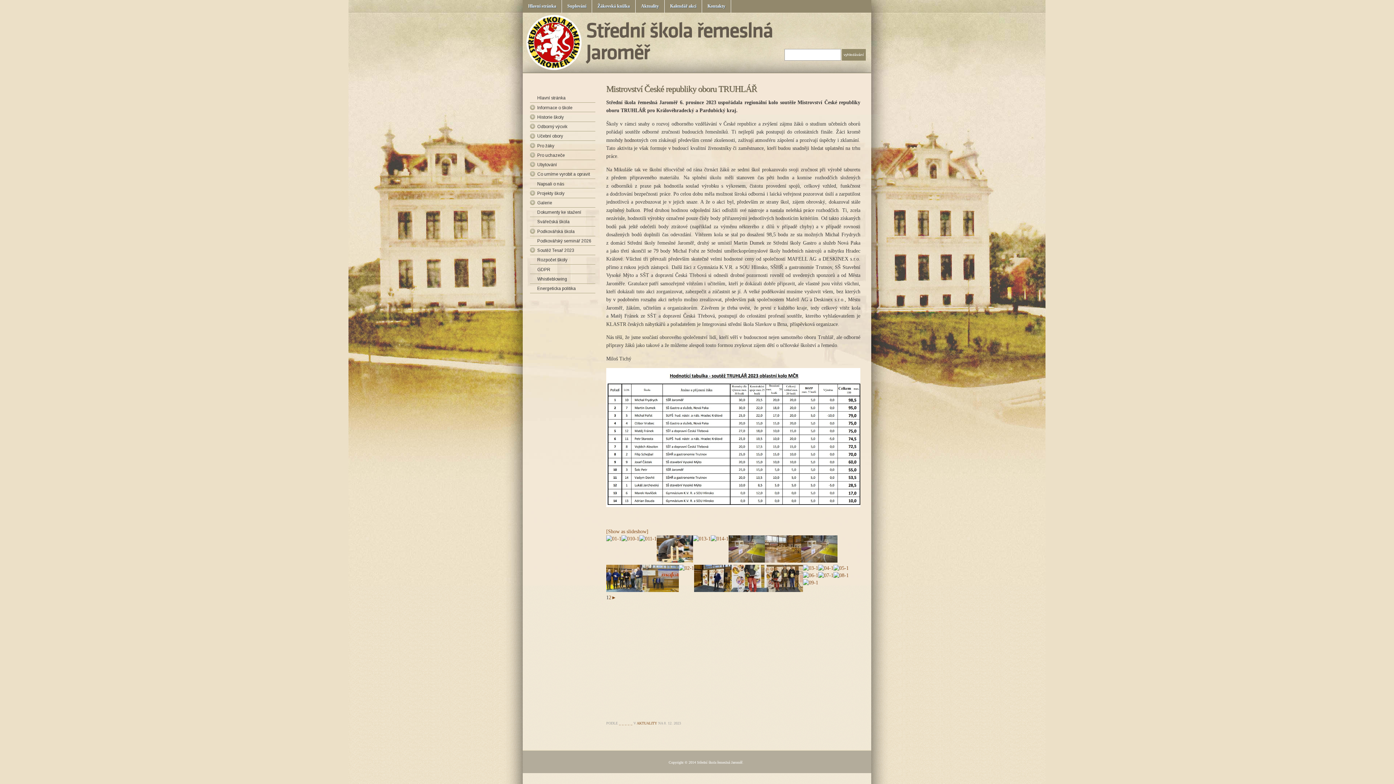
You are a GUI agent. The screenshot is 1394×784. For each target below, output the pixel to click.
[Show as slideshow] (627, 531)
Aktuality (650, 6)
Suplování (576, 6)
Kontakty (716, 6)
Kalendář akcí (683, 6)
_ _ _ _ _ (625, 723)
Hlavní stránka (542, 6)
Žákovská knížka (614, 6)
